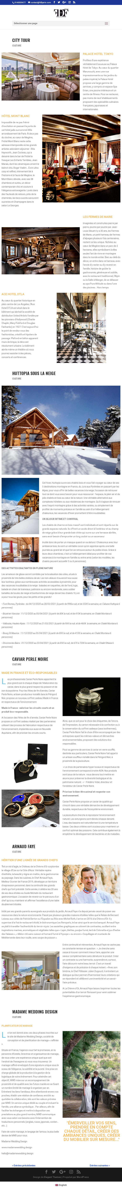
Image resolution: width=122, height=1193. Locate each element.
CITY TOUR (21, 40)
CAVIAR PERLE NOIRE (30, 659)
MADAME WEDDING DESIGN (35, 1012)
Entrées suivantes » (100, 1165)
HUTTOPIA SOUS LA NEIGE (34, 373)
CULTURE (16, 45)
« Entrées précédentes (23, 1165)
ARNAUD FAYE (23, 846)
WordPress (83, 1177)
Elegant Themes (52, 1177)
